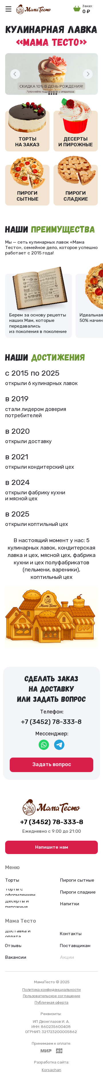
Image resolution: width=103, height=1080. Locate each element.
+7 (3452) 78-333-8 (51, 822)
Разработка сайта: (51, 1062)
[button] (8, 9)
